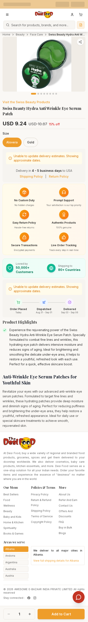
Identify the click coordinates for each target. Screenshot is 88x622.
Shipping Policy (31, 176)
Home (6, 34)
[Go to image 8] (56, 94)
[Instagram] (35, 598)
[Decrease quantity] (9, 614)
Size (6, 133)
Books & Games (13, 533)
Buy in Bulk (65, 527)
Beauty (20, 34)
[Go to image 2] (38, 94)
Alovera (12, 142)
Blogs (62, 533)
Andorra (10, 555)
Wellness (9, 505)
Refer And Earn (68, 500)
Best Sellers (11, 494)
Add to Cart (61, 614)
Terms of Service (42, 516)
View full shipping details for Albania (56, 560)
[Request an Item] (81, 25)
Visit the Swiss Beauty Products (26, 102)
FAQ (61, 522)
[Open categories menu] (7, 14)
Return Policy (59, 176)
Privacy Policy (39, 494)
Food (6, 500)
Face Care (36, 34)
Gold (30, 142)
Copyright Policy (41, 522)
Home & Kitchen (13, 522)
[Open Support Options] (79, 597)
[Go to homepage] (44, 14)
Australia (10, 569)
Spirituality (9, 528)
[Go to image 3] (41, 94)
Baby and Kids (12, 516)
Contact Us (66, 505)
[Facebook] (29, 598)
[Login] (72, 14)
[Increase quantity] (30, 614)
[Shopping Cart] (81, 14)
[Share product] (80, 41)
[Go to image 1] (33, 94)
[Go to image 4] (44, 94)
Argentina (11, 562)
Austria (9, 575)
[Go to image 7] (53, 94)
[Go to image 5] (47, 94)
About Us (64, 494)
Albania (10, 549)
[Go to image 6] (50, 94)
